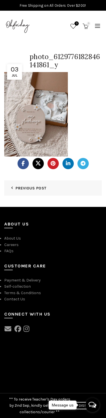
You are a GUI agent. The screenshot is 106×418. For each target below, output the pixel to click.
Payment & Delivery (22, 280)
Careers (11, 244)
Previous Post (31, 188)
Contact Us (14, 299)
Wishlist (76, 23)
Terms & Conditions (22, 292)
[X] (38, 163)
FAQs (9, 251)
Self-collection (17, 286)
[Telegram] (83, 163)
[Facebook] (23, 163)
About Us (12, 238)
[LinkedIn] (68, 163)
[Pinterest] (53, 163)
